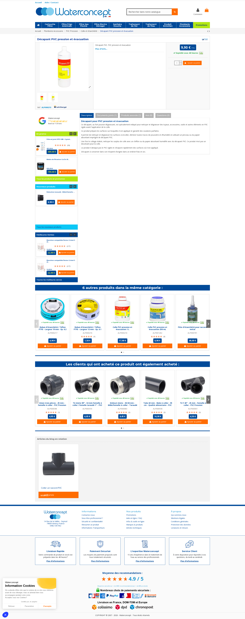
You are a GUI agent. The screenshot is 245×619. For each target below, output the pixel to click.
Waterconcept (54, 118)
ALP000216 (87, 333)
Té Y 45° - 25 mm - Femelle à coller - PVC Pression (193, 404)
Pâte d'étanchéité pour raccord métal (192, 328)
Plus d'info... (101, 49)
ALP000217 (52, 333)
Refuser (11, 606)
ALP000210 (122, 333)
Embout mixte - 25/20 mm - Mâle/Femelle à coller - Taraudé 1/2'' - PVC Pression (122, 405)
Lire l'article (47, 495)
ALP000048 (52, 408)
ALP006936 (157, 408)
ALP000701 (192, 333)
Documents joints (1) (107, 115)
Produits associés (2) (131, 115)
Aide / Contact (52, 2)
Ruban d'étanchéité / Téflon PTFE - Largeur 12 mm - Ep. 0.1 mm (87, 329)
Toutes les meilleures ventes (49, 280)
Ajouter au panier (194, 63)
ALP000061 (193, 408)
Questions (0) (163, 115)
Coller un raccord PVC (51, 487)
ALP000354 (87, 408)
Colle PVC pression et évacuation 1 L (122, 328)
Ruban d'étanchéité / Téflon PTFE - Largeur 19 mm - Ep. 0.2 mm (52, 329)
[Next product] (209, 31)
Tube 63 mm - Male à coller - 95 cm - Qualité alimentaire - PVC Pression (157, 405)
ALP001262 (157, 333)
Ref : (39, 107)
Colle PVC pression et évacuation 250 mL (157, 328)
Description (86, 115)
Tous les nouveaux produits (48, 227)
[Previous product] (208, 31)
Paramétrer (29, 606)
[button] (5, 615)
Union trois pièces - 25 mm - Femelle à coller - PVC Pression (52, 404)
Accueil (38, 2)
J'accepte (47, 606)
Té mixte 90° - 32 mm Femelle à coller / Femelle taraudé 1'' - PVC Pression (87, 405)
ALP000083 (122, 408)
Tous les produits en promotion (50, 179)
